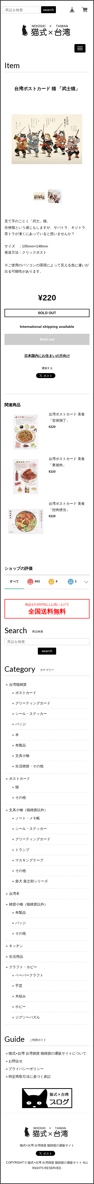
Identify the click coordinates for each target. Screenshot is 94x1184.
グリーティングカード (32, 703)
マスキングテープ (29, 860)
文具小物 (22, 756)
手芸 (18, 986)
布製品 (20, 745)
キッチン (16, 946)
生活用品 (16, 956)
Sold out (47, 339)
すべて (14, 581)
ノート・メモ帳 (27, 818)
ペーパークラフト (29, 975)
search (48, 10)
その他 (20, 797)
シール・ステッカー (31, 714)
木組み (20, 996)
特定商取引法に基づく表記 (30, 1076)
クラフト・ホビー (23, 967)
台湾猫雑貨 (18, 684)
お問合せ (16, 1061)
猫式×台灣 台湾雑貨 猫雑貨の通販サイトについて (47, 1053)
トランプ (22, 850)
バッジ (20, 724)
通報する (47, 368)
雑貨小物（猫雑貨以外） (28, 904)
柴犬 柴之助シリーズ (31, 881)
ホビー (20, 1007)
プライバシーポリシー (26, 1069)
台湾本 (14, 894)
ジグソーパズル (27, 1017)
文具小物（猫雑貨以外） (28, 810)
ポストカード (25, 693)
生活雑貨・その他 (29, 766)
